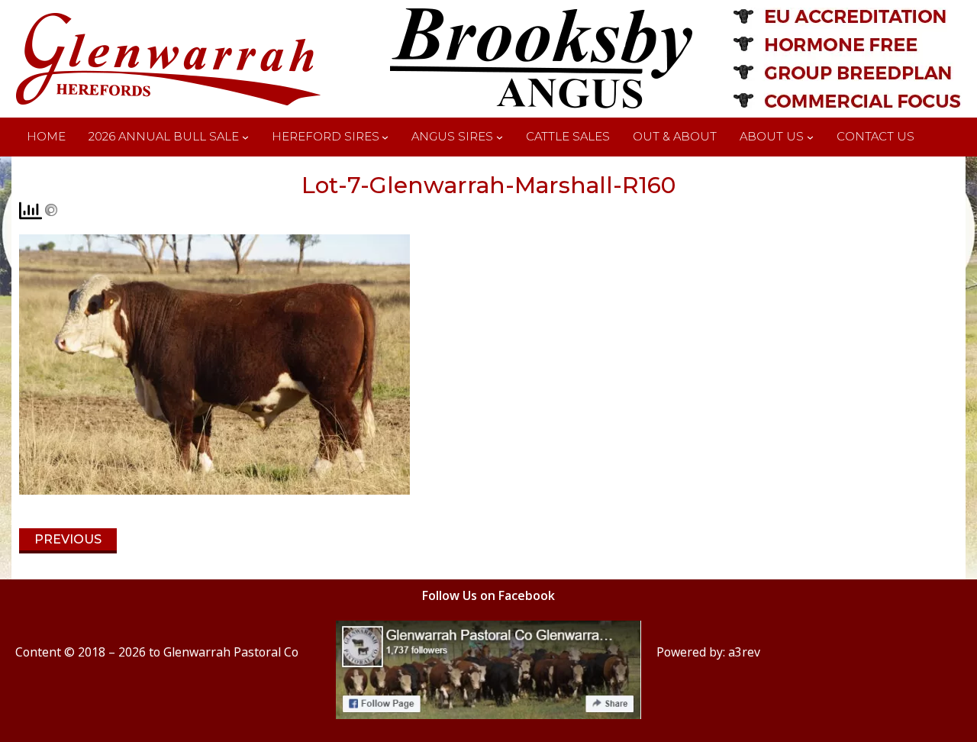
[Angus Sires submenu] (499, 137)
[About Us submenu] (810, 137)
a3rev (744, 652)
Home (46, 137)
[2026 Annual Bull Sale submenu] (245, 137)
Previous (68, 539)
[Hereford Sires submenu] (385, 137)
